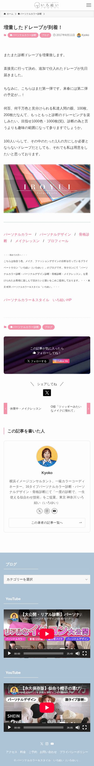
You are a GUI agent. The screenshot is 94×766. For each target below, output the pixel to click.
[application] (47, 633)
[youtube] (54, 511)
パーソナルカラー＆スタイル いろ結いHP (38, 300)
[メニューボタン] (89, 5)
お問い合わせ (48, 752)
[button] (47, 392)
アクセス (11, 752)
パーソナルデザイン (55, 234)
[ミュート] (77, 653)
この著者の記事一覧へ (47, 522)
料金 (23, 752)
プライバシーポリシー (74, 752)
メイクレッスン (27, 241)
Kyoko (47, 473)
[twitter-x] (39, 511)
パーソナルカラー (18, 234)
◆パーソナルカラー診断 (23, 35)
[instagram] (47, 511)
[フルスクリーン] (84, 653)
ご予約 (33, 752)
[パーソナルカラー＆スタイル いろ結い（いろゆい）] (47, 5)
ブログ (45, 35)
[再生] (9, 653)
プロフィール (57, 241)
